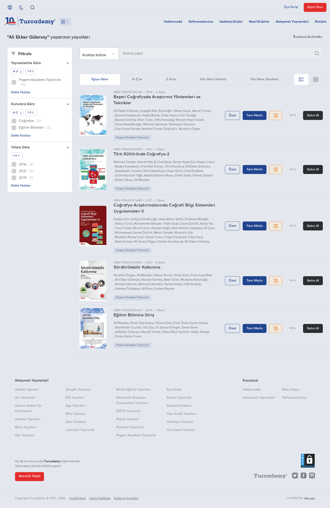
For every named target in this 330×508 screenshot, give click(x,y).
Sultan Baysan (164, 288)
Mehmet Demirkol (150, 284)
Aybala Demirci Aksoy (159, 175)
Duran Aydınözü (184, 162)
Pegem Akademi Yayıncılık (132, 137)
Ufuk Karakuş (174, 166)
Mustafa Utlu (183, 232)
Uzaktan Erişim (231, 21)
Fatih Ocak (171, 223)
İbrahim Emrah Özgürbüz (159, 129)
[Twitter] (295, 476)
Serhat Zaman (202, 175)
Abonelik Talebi (29, 476)
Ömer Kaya (169, 115)
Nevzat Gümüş (125, 120)
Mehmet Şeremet (155, 124)
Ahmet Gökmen (126, 284)
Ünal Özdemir (193, 171)
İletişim (320, 21)
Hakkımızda (173, 21)
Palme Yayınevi (127, 419)
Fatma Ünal (163, 323)
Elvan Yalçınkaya (142, 323)
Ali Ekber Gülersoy (126, 111)
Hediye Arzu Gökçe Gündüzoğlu (136, 219)
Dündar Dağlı (160, 228)
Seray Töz (206, 223)
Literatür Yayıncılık (80, 430)
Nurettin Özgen (189, 129)
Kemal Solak (173, 284)
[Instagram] (312, 476)
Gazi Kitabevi (76, 421)
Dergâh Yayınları (78, 389)
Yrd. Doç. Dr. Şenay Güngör (161, 327)
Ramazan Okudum (182, 124)
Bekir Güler (171, 279)
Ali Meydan (142, 180)
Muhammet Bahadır (148, 223)
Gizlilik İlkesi (77, 498)
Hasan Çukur (206, 162)
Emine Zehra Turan (128, 336)
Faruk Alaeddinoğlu (128, 124)
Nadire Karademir (127, 166)
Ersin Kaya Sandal (127, 129)
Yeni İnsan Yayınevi (181, 430)
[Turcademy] (268, 477)
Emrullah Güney (152, 166)
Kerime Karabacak (128, 115)
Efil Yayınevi (75, 397)
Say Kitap (174, 389)
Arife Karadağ (164, 120)
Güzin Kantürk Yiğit (128, 175)
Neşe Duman (124, 241)
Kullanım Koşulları (126, 498)
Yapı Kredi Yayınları (182, 413)
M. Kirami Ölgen (145, 241)
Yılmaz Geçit (182, 111)
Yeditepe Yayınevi (180, 421)
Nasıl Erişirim (259, 21)
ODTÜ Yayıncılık (128, 411)
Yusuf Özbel (123, 228)
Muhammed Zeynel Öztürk (133, 232)
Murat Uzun (141, 228)
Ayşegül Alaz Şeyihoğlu (156, 111)
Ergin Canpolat (175, 237)
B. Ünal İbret (162, 162)
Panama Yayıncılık (130, 427)
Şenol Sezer (190, 327)
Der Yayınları (25, 435)
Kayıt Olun (315, 7)
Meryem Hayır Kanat (189, 120)
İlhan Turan (145, 120)
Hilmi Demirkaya (154, 171)
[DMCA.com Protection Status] (308, 461)
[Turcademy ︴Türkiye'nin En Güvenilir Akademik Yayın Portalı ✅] (30, 21)
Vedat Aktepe (200, 332)
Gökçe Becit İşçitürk (175, 332)
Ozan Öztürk (189, 223)
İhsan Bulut (175, 171)
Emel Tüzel (180, 323)
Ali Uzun (209, 228)
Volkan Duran (162, 275)
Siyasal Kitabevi (179, 405)
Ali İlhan (147, 288)
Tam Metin (254, 115)
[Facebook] (303, 476)
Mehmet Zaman (125, 162)
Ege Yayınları (76, 405)
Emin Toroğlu (187, 115)
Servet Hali (145, 162)
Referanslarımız (201, 21)
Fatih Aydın (183, 175)
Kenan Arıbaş (198, 323)
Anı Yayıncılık (25, 397)
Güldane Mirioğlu (197, 219)
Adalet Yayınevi (27, 389)
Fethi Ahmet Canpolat (186, 228)
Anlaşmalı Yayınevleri (292, 21)
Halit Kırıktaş (192, 284)
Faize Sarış (195, 237)
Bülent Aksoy (124, 180)
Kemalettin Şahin (171, 219)
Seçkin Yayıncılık (179, 397)
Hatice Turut (123, 223)
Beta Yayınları (26, 427)
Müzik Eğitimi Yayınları (133, 389)
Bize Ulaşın (290, 389)
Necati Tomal (201, 111)
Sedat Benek (151, 115)
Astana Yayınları (27, 419)
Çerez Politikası (99, 498)
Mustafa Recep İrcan (129, 237)
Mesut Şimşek (163, 232)
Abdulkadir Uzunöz (128, 171)
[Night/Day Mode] (21, 7)
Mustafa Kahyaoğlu (194, 279)
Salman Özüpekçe (127, 288)
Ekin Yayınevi (75, 413)
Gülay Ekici (181, 275)
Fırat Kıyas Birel (201, 275)
